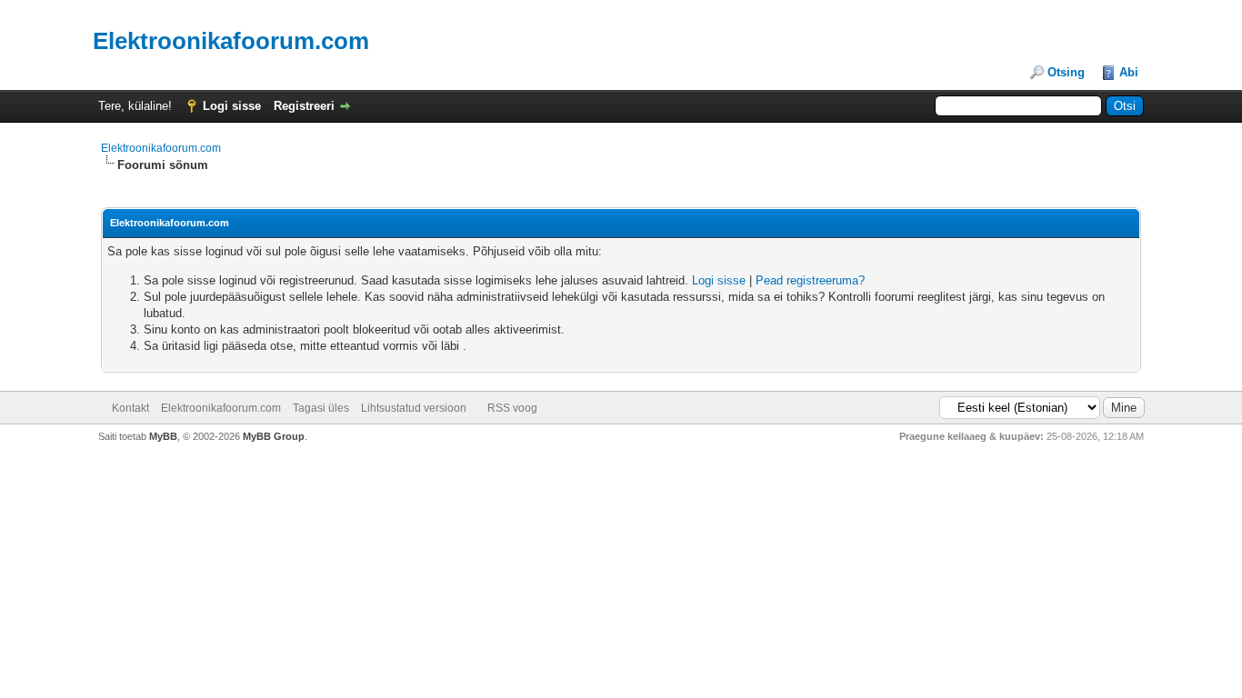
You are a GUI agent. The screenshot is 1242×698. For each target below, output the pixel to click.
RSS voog (512, 408)
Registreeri (304, 106)
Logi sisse (232, 106)
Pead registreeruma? (810, 280)
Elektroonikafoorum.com (161, 148)
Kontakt (130, 408)
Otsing (1066, 72)
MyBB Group (274, 436)
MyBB (163, 436)
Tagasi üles (321, 408)
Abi (1128, 72)
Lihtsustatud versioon (413, 408)
